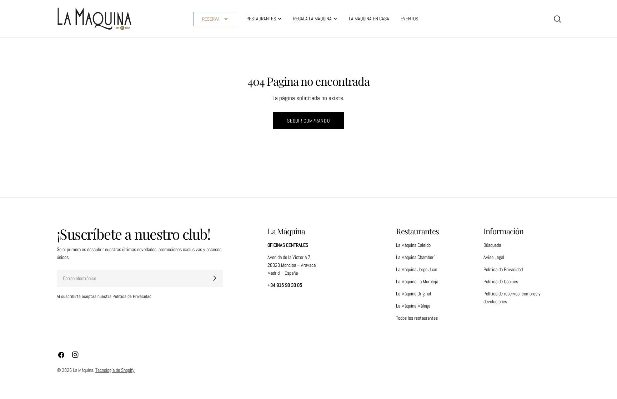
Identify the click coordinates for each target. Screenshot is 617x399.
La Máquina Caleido (413, 245)
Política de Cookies (500, 281)
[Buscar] (557, 19)
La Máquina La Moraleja (417, 281)
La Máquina (83, 370)
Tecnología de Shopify (115, 370)
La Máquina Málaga (413, 306)
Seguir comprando (308, 121)
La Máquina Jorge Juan (416, 269)
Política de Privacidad (503, 269)
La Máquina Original (413, 293)
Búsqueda (492, 245)
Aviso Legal (493, 257)
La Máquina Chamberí (415, 257)
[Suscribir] (214, 278)
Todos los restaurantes (417, 318)
